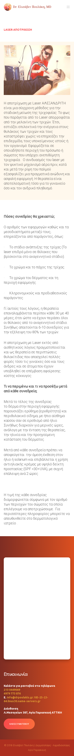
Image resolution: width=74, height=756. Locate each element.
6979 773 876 (12, 693)
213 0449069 (12, 689)
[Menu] (67, 7)
